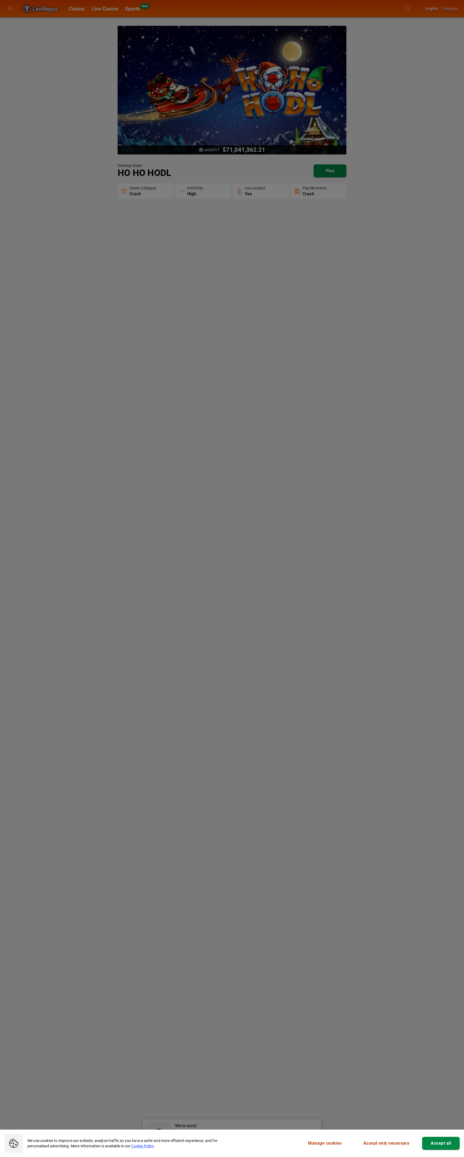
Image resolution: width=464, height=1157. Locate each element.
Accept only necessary (386, 1143)
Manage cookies (325, 1143)
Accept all (441, 1143)
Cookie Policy (142, 1146)
